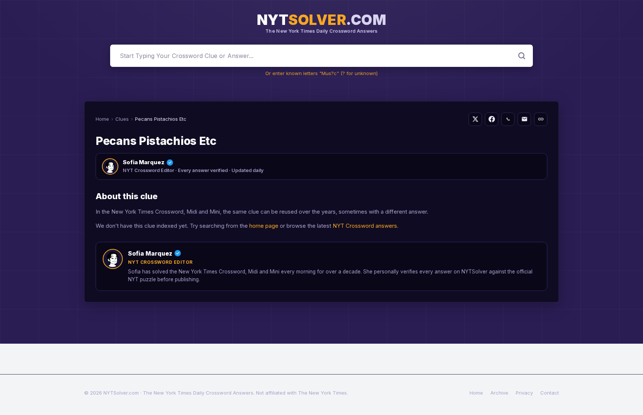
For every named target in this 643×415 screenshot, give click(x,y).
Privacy (524, 393)
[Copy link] (540, 119)
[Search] (522, 55)
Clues (122, 119)
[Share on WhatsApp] (508, 119)
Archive (499, 393)
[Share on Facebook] (491, 119)
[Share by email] (524, 119)
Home (102, 119)
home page (263, 225)
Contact (549, 393)
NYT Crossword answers (365, 225)
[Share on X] (475, 119)
